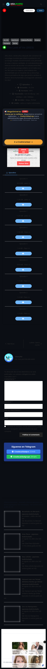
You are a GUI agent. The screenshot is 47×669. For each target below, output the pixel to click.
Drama (37, 40)
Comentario (10, 379)
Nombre (8, 402)
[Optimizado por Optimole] (43, 665)
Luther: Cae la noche (34, 343)
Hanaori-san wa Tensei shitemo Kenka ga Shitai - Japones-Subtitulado (32, 581)
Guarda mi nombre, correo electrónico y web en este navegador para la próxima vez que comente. (22, 428)
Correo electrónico (12, 410)
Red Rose (10, 344)
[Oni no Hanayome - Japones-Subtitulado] (12, 614)
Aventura (15, 40)
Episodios (12, 172)
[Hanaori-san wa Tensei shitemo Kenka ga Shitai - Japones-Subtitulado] (12, 587)
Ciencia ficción (26, 40)
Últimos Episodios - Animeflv (15, 502)
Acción (6, 40)
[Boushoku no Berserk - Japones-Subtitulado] (12, 519)
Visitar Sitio (23, 163)
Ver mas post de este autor (25, 359)
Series (15, 43)
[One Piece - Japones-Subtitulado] (12, 541)
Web (6, 418)
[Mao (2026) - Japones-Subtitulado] (12, 564)
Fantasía (7, 43)
